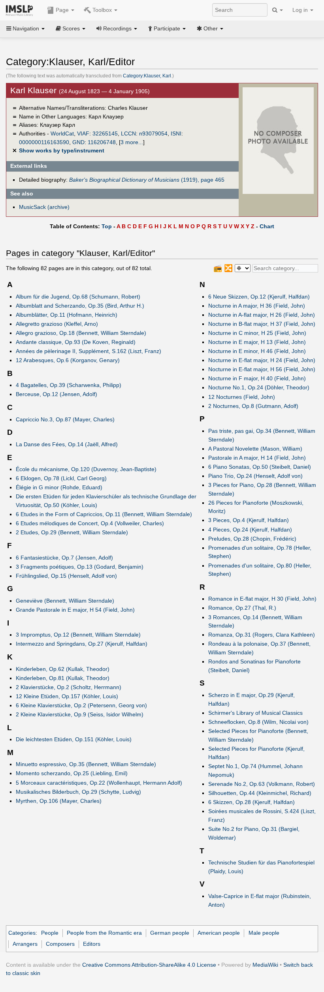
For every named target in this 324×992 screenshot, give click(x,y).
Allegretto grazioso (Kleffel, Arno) (57, 324)
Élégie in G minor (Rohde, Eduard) (59, 487)
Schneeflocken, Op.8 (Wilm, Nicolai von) (258, 722)
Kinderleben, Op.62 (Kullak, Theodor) (62, 669)
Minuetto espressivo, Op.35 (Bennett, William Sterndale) (86, 764)
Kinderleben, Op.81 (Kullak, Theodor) (62, 678)
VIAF (83, 133)
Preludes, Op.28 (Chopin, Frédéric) (252, 538)
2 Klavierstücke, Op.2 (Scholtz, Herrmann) (68, 687)
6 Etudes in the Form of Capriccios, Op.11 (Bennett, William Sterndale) (104, 514)
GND (78, 142)
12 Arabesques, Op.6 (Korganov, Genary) (68, 360)
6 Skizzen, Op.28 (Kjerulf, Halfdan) (251, 802)
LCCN (128, 133)
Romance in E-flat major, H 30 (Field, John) (262, 599)
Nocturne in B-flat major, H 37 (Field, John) (261, 324)
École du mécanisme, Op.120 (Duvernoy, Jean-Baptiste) (86, 469)
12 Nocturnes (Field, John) (241, 397)
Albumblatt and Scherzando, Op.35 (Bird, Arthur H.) (80, 305)
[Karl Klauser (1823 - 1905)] (278, 140)
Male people (264, 933)
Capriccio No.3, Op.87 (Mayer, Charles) (65, 419)
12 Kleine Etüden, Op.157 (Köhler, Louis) (67, 696)
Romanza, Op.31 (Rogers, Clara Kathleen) (261, 634)
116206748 (102, 142)
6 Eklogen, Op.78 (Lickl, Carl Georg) (61, 478)
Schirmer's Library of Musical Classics (255, 713)
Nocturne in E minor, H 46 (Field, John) (257, 351)
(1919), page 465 (146, 180)
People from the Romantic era (104, 933)
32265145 (105, 133)
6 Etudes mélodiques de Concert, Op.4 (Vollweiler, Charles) (90, 523)
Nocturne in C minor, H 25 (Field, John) (257, 333)
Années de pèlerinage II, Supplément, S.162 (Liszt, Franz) (88, 351)
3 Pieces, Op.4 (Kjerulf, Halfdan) (248, 520)
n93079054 (153, 133)
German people (169, 933)
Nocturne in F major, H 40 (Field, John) (257, 378)
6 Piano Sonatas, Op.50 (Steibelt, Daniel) (259, 467)
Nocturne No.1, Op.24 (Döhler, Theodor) (258, 387)
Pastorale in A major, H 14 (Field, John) (257, 458)
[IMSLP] (21, 10)
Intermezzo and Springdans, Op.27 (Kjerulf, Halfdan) (81, 644)
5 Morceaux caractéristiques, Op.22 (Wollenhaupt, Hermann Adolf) (99, 783)
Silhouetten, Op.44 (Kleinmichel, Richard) (259, 793)
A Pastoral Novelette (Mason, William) (255, 448)
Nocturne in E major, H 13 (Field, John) (257, 342)
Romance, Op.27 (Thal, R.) (242, 608)
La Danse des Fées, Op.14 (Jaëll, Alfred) (67, 444)
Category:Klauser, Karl (147, 76)
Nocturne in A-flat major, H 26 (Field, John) (261, 315)
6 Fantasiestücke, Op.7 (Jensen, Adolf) (64, 557)
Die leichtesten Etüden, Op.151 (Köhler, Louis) (74, 739)
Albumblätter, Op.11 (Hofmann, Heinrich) (66, 315)
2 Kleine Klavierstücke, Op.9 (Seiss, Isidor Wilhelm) (79, 714)
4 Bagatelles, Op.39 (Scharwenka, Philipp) (68, 385)
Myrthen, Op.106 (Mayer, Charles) (59, 801)
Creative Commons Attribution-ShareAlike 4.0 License (149, 965)
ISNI (176, 133)
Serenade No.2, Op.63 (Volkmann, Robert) (261, 784)
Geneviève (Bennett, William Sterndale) (65, 600)
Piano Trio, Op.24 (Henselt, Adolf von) (255, 476)
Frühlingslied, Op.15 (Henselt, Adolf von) (66, 576)
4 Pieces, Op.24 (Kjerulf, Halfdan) (250, 529)
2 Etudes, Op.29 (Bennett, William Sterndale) (72, 532)
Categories (22, 933)
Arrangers (25, 944)
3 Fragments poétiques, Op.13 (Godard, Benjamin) (79, 567)
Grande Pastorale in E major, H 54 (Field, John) (75, 610)
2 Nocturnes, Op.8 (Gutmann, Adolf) (253, 406)
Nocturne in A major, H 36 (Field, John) (256, 305)
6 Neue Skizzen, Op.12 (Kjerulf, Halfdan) (259, 296)
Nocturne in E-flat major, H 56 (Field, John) (261, 369)
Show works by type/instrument (61, 150)
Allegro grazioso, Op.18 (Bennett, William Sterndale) (81, 333)
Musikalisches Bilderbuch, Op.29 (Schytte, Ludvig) (78, 792)
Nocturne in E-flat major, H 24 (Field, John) (261, 360)
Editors (91, 944)
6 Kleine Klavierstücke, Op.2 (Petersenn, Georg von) (81, 705)
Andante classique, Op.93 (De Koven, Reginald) (76, 342)
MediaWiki (265, 965)
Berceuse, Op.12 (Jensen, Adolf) (56, 394)
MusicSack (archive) (44, 207)
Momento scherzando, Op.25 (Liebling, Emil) (72, 773)
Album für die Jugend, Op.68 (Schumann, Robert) (78, 296)
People (49, 933)
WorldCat (62, 133)
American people (219, 933)
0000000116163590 (44, 142)
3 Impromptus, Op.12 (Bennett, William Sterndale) (78, 634)
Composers (60, 944)
